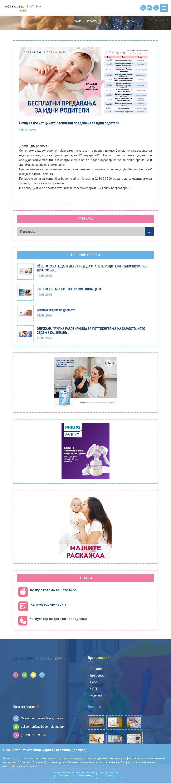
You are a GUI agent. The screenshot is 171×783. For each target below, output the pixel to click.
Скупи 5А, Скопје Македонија (42, 718)
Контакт (96, 695)
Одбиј (109, 775)
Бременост (98, 675)
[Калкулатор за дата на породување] (22, 620)
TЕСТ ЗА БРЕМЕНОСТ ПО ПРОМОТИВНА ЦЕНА (69, 289)
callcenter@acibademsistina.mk (42, 727)
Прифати (64, 775)
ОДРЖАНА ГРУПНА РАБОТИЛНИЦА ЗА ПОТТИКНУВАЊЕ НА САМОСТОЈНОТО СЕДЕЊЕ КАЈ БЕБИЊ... (91, 331)
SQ (156, 8)
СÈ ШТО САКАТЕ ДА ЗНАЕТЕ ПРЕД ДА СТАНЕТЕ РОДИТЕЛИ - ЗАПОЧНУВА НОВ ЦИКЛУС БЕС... (92, 268)
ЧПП (93, 689)
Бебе (93, 682)
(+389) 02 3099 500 (34, 735)
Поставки (85, 775)
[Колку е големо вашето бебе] (23, 591)
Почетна (96, 669)
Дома (78, 21)
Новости (91, 21)
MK (149, 8)
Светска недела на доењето (56, 310)
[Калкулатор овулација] (23, 606)
